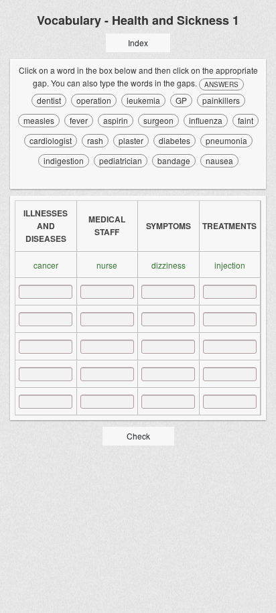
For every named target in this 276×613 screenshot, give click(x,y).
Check (138, 435)
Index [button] (138, 42)
